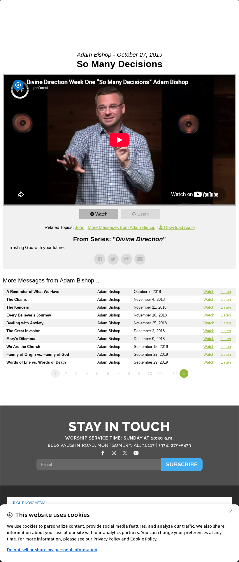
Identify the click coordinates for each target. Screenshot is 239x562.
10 (149, 373)
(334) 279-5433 (175, 445)
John (79, 227)
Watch (101, 213)
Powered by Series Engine (214, 389)
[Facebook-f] (103, 453)
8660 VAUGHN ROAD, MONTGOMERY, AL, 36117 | (103, 445)
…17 (172, 373)
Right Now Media (29, 503)
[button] (215, 17)
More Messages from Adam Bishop (121, 227)
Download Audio (179, 227)
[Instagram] (114, 453)
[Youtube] (136, 453)
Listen (143, 213)
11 (160, 373)
